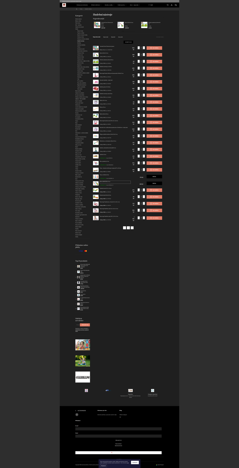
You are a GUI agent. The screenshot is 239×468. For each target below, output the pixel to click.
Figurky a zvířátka (80, 33)
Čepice (76, 121)
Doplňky (77, 228)
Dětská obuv (77, 105)
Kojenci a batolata (78, 101)
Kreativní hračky (78, 170)
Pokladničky (77, 194)
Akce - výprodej (78, 25)
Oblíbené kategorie (123, 414)
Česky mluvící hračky (79, 224)
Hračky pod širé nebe (79, 180)
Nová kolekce (78, 127)
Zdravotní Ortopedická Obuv (80, 136)
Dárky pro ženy (78, 144)
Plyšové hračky (80, 31)
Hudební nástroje (80, 41)
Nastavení (103, 466)
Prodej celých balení (79, 103)
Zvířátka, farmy (78, 164)
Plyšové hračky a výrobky (80, 158)
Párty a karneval (78, 230)
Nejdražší (113, 37)
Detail (154, 176)
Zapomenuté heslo (118, 445)
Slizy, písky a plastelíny (81, 83)
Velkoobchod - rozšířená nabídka (81, 133)
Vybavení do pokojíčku (79, 93)
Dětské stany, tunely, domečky (83, 67)
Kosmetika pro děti (79, 212)
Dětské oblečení (78, 19)
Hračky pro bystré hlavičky (80, 186)
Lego (78, 79)
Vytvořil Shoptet (161, 464)
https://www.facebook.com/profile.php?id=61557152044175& (76, 414)
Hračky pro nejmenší (79, 172)
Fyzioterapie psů (78, 140)
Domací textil (77, 129)
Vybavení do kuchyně (79, 27)
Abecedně (120, 37)
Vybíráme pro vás (78, 115)
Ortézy (76, 134)
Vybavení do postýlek (79, 109)
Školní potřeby (78, 91)
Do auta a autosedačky (79, 95)
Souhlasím (135, 462)
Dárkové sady (78, 232)
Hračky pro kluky (80, 37)
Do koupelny (77, 117)
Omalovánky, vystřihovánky (80, 206)
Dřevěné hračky (80, 63)
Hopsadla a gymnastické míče (81, 214)
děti (120, 417)
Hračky (76, 29)
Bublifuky (79, 43)
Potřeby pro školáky (79, 184)
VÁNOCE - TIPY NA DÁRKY (80, 99)
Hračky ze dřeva (78, 192)
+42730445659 (81, 410)
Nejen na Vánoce (78, 220)
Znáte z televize (78, 208)
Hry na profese (80, 81)
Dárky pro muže (78, 154)
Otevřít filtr (128, 42)
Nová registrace (118, 443)
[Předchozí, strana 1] (128, 227)
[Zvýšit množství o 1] (144, 47)
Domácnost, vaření (81, 49)
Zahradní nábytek (78, 234)
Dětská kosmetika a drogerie (80, 111)
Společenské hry (78, 176)
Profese (78, 47)
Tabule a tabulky (78, 190)
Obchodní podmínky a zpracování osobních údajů (71, 1)
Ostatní (76, 166)
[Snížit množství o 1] (139, 47)
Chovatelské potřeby (79, 119)
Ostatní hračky (80, 71)
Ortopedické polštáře (79, 142)
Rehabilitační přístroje (79, 138)
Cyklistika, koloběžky (81, 45)
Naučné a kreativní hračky (82, 35)
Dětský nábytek (78, 226)
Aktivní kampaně (78, 125)
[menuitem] (82, 4)
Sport (76, 178)
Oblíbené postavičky (79, 182)
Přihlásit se (85, 324)
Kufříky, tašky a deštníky (80, 188)
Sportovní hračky (80, 57)
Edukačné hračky (78, 150)
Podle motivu (77, 23)
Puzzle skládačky (78, 222)
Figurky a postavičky (81, 87)
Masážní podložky (78, 148)
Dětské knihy (79, 75)
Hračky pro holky (80, 53)
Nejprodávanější (96, 37)
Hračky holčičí (78, 162)
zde (128, 463)
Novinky (76, 113)
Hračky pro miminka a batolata (83, 39)
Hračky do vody (80, 59)
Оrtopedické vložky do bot (80, 156)
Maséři (76, 146)
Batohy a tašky (78, 21)
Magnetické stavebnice (81, 85)
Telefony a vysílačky (79, 204)
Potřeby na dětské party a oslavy (81, 97)
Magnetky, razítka (78, 198)
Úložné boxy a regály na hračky (83, 61)
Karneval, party (78, 200)
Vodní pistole (79, 89)
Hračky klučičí (78, 160)
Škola (76, 123)
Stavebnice (79, 65)
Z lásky (76, 168)
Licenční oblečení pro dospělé (81, 107)
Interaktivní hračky (80, 69)
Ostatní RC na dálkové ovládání (83, 73)
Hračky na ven (80, 55)
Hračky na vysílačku (79, 218)
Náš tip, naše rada (78, 196)
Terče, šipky (77, 210)
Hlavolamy (79, 77)
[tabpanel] (105, 25)
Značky (76, 236)
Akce (76, 131)
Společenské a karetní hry (82, 51)
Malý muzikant (78, 174)
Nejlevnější (105, 37)
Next (163, 17)
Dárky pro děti (78, 152)
